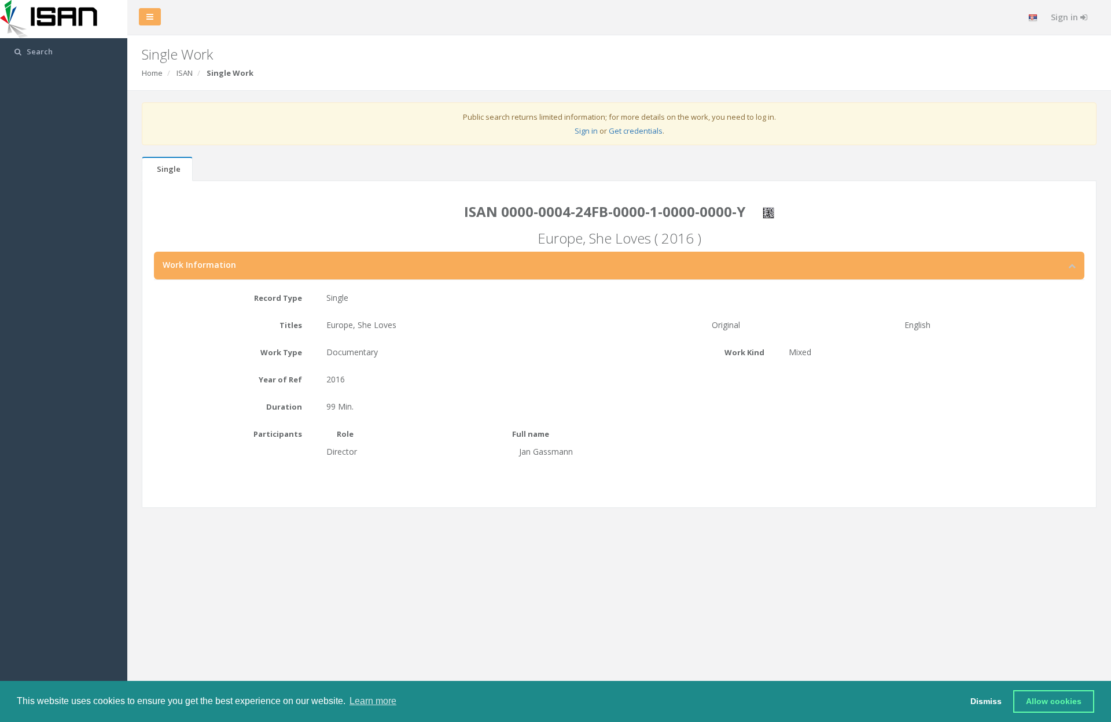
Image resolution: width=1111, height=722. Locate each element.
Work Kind (744, 352)
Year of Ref (280, 379)
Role (345, 434)
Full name (530, 434)
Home (152, 73)
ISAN (184, 73)
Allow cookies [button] (1053, 701)
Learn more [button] (373, 701)
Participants (277, 434)
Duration (284, 406)
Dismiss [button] (986, 701)
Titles (290, 325)
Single (169, 169)
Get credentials (636, 131)
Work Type (281, 352)
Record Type (278, 298)
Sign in (1065, 17)
